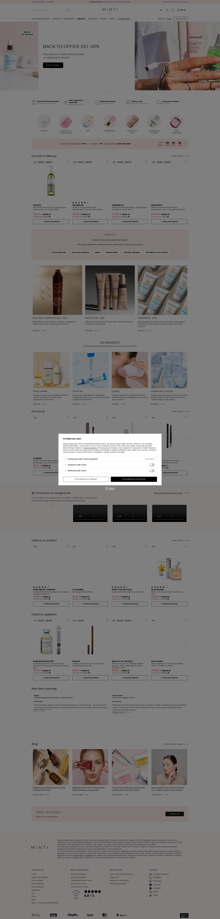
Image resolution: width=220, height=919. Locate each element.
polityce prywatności (90, 448)
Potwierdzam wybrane (86, 479)
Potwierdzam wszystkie (133, 479)
